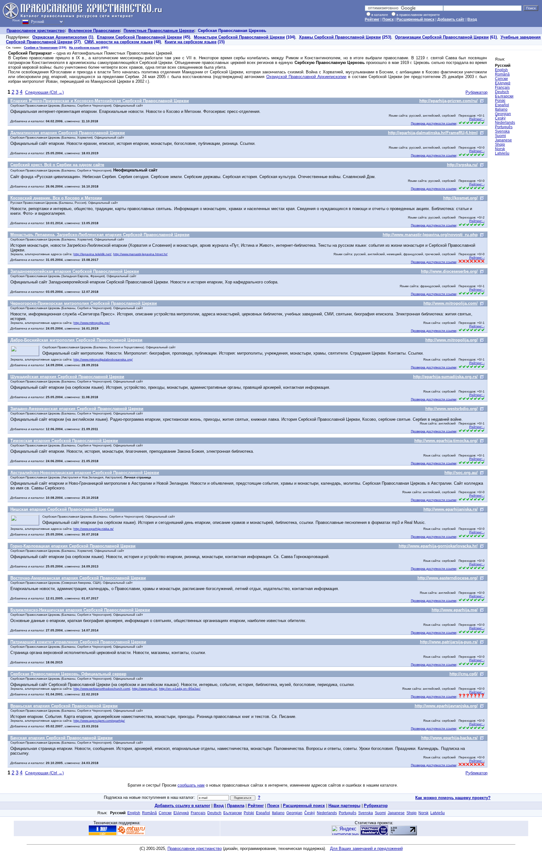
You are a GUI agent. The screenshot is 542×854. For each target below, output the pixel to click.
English (501, 70)
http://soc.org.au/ (461, 472)
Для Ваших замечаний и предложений (366, 848)
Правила (235, 805)
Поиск (388, 19)
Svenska (502, 131)
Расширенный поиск (415, 19)
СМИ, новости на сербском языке (118, 42)
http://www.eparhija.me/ (455, 610)
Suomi (500, 136)
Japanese (503, 140)
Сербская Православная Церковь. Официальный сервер (68, 674)
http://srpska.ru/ (462, 164)
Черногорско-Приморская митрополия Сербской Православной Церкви (83, 303)
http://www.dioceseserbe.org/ (449, 271)
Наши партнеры (344, 805)
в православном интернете (418, 15)
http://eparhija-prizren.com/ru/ (448, 100)
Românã (502, 74)
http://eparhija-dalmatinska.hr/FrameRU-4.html (433, 132)
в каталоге (379, 15)
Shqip (500, 144)
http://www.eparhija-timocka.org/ (446, 440)
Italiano (501, 109)
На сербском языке (84, 47)
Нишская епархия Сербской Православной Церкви (62, 509)
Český (500, 118)
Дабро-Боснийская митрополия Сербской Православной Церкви (76, 340)
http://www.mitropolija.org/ (451, 340)
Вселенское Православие (94, 30)
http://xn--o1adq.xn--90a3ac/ (179, 688)
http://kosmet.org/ (460, 198)
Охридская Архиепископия (59, 37)
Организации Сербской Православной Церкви (442, 37)
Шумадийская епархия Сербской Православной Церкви (67, 376)
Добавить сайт (451, 19)
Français (502, 87)
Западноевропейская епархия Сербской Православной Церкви (74, 271)
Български (504, 96)
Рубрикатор (476, 92)
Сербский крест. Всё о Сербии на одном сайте (57, 164)
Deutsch (502, 92)
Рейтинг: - (477, 119)
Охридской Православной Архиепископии (306, 76)
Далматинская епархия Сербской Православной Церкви (67, 132)
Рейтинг (372, 19)
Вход (472, 19)
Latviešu (502, 153)
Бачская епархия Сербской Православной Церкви (61, 737)
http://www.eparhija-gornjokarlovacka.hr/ (438, 546)
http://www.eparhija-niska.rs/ (93, 528)
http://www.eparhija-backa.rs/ (449, 737)
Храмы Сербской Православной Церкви (340, 37)
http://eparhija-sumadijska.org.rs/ (445, 376)
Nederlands (505, 122)
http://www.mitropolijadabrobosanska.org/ (103, 359)
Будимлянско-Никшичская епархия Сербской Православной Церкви (80, 610)
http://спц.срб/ (463, 674)
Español (502, 105)
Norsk (500, 149)
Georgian (503, 114)
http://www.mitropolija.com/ (450, 303)
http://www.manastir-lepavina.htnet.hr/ (140, 254)
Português (504, 127)
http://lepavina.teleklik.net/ (92, 254)
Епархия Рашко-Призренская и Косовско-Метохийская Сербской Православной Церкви (99, 100)
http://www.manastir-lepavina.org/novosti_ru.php (430, 234)
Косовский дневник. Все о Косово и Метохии (56, 198)
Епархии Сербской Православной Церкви (139, 37)
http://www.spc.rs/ (144, 688)
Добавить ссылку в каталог (182, 805)
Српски (501, 78)
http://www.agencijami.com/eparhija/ (99, 720)
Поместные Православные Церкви (159, 30)
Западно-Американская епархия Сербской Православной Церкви (76, 408)
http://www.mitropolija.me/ (91, 322)
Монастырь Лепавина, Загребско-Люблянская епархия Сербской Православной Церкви (99, 234)
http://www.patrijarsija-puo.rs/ (449, 642)
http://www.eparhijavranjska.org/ (446, 706)
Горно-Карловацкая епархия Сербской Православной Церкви (73, 546)
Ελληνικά (502, 83)
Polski (500, 100)
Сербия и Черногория (41, 47)
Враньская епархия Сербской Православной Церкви (64, 706)
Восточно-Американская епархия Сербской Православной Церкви (78, 578)
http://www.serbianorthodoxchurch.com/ (101, 688)
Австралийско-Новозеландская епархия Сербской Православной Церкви (84, 472)
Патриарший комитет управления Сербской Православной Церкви (78, 642)
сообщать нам (191, 785)
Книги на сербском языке (190, 42)
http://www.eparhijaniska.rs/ (450, 509)
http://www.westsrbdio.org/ (451, 408)
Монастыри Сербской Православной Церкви (239, 37)
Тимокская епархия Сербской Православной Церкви (64, 440)
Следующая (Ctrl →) (44, 92)
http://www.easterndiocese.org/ (447, 578)
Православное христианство (36, 30)
